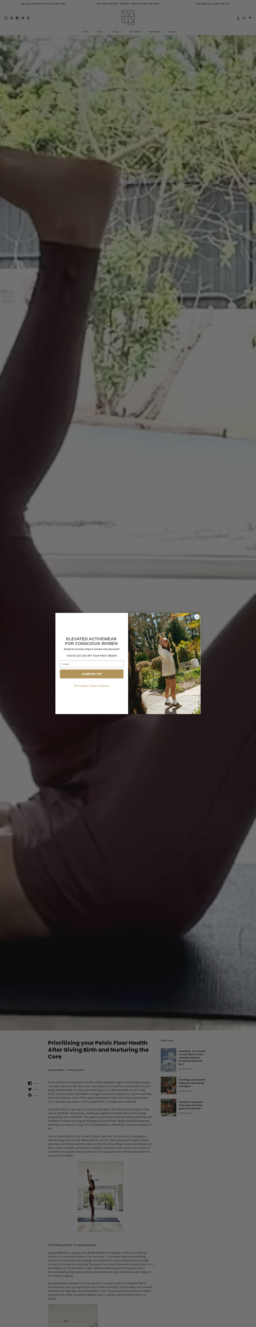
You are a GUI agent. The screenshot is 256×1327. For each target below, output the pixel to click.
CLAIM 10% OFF (92, 674)
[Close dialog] (196, 616)
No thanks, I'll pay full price (92, 686)
